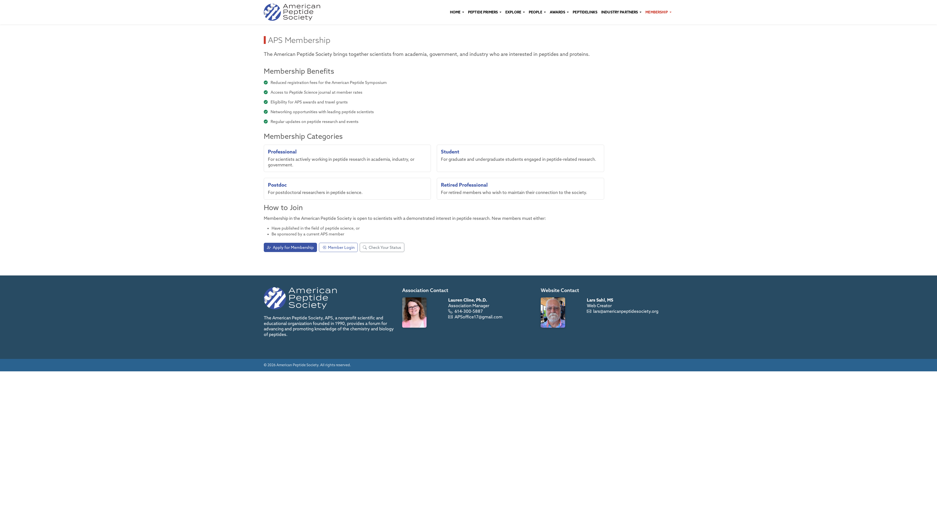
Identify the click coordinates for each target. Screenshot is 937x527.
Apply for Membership (293, 247)
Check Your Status (385, 247)
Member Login (341, 247)
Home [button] (455, 12)
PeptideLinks (585, 12)
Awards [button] (558, 12)
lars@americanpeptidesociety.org (625, 311)
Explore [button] (513, 12)
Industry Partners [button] (620, 12)
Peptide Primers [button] (483, 12)
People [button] (536, 12)
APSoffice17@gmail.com (478, 317)
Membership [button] (657, 12)
